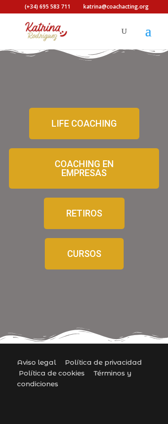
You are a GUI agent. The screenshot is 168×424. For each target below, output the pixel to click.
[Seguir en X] (99, 398)
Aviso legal (36, 362)
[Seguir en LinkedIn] (142, 398)
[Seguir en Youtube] (121, 398)
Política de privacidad (103, 362)
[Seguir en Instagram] (56, 398)
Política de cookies (52, 373)
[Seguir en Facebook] (78, 398)
